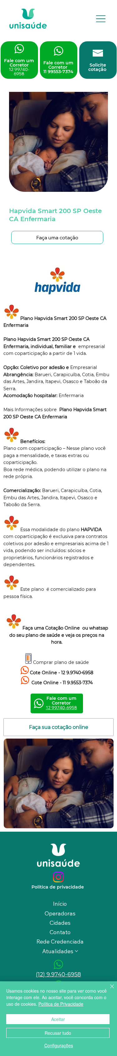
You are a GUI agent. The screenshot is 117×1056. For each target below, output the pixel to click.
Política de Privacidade (60, 1004)
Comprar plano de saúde (61, 662)
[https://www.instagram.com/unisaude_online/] (58, 877)
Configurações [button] (58, 1045)
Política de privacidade (58, 887)
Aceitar (58, 1019)
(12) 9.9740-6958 (58, 974)
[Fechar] (108, 990)
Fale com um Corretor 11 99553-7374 (58, 67)
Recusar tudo (58, 1033)
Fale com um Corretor (19, 67)
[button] (57, 237)
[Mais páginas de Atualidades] (76, 951)
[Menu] (100, 18)
